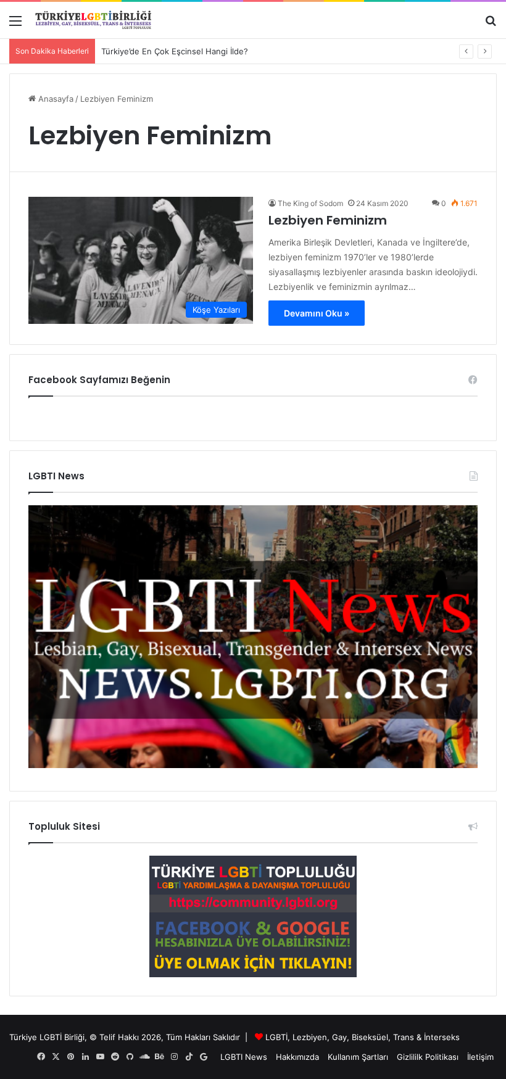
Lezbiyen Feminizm (327, 220)
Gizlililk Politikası (427, 1057)
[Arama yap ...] (490, 25)
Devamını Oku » (316, 313)
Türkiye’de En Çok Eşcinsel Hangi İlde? (174, 51)
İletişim (480, 1057)
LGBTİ (276, 1037)
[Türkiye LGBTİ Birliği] (93, 20)
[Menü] (15, 25)
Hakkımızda (297, 1057)
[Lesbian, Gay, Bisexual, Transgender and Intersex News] (253, 765)
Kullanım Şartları (358, 1057)
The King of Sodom (310, 203)
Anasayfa (54, 99)
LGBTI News (243, 1057)
